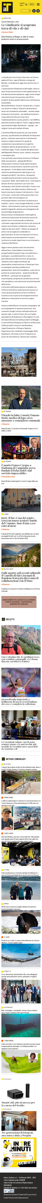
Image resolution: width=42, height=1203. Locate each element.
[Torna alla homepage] (6, 6)
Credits (15, 1198)
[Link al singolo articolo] (21, 397)
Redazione (7, 1194)
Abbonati (32, 4)
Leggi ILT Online (22, 4)
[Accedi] (26, 4)
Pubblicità (22, 1194)
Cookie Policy (8, 1198)
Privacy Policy (31, 1194)
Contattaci (14, 1194)
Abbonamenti (23, 1198)
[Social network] (33, 11)
